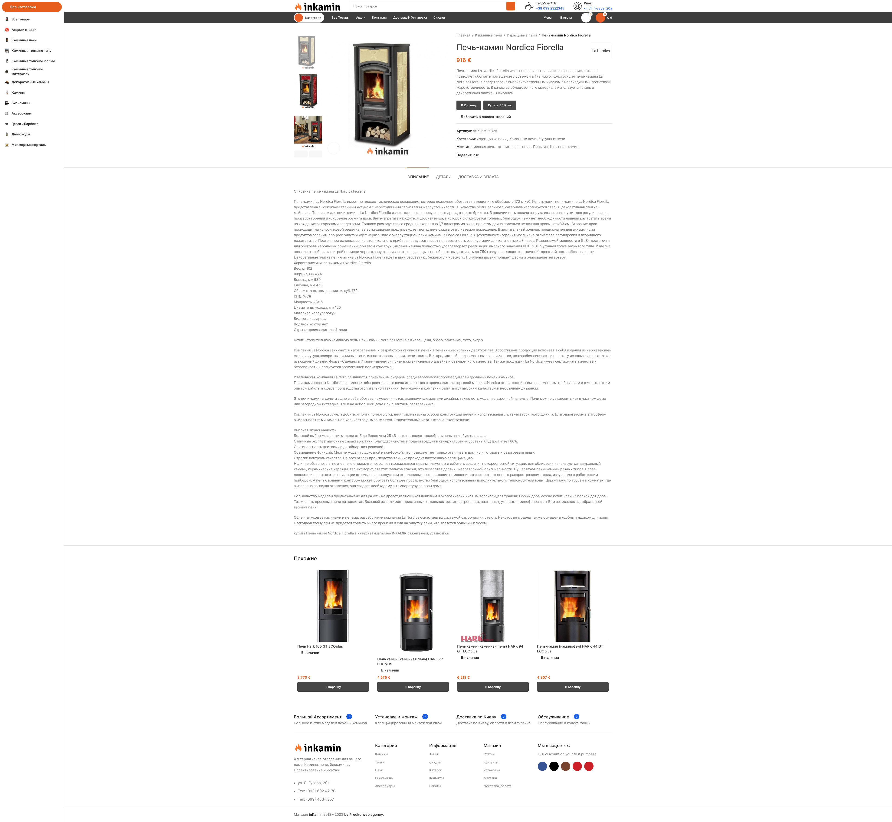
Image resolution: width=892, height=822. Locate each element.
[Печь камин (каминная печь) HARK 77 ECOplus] (413, 612)
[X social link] (486, 155)
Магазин (490, 778)
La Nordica (601, 51)
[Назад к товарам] (604, 35)
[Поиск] (510, 6)
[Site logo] (317, 5)
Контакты (436, 778)
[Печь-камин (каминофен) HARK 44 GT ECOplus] (573, 606)
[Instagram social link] (565, 766)
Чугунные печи (552, 139)
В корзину (468, 105)
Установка (492, 770)
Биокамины (384, 778)
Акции (434, 754)
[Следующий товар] (609, 35)
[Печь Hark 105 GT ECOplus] (333, 606)
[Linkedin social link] (497, 155)
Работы (435, 786)
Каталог (435, 770)
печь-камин (568, 146)
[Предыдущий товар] (598, 35)
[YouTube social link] (577, 766)
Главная (463, 35)
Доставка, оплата (498, 786)
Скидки (435, 762)
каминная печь (482, 146)
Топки (379, 762)
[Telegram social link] (502, 155)
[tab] (418, 174)
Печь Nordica (544, 146)
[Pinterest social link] (492, 155)
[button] (301, 154)
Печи (379, 770)
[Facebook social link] (481, 155)
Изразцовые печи (522, 35)
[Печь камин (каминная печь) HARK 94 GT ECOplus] (493, 606)
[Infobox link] (544, 6)
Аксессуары (385, 786)
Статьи (489, 754)
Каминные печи (488, 35)
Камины (381, 754)
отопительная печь (514, 146)
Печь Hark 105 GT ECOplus (320, 646)
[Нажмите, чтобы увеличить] (334, 148)
